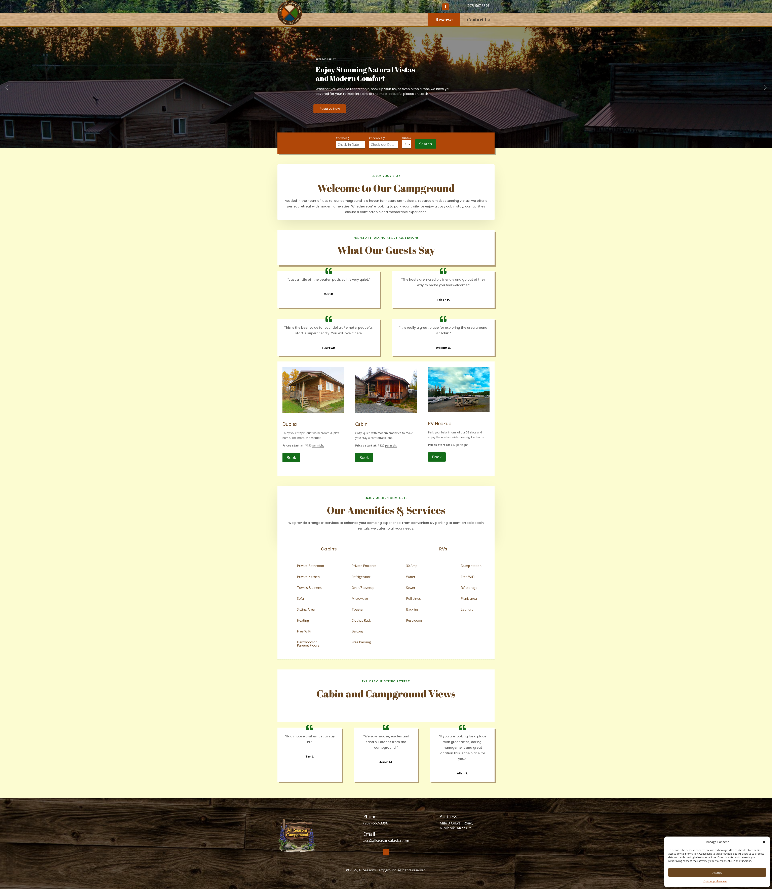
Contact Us (478, 20)
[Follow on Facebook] (445, 6)
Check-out (377, 138)
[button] (764, 842)
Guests (406, 138)
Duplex (289, 424)
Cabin (361, 424)
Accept (717, 873)
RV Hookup (439, 423)
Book (291, 457)
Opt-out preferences (715, 881)
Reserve (444, 20)
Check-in (342, 138)
